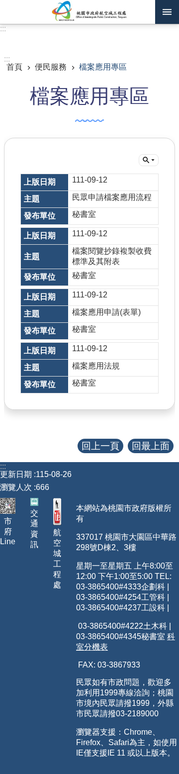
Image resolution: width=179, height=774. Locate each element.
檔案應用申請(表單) (106, 312)
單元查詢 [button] (149, 160)
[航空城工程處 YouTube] (57, 511)
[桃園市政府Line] (7, 505)
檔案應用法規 (96, 366)
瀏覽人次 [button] (16, 487)
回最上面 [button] (151, 446)
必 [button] (167, 12)
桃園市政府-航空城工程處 (89, 12)
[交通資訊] (34, 502)
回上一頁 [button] (100, 446)
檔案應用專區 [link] (103, 67)
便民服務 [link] (51, 67)
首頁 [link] (14, 67)
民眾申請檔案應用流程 (112, 197)
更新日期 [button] (16, 474)
